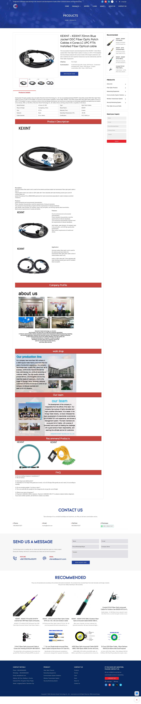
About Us (76, 680)
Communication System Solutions (115, 95)
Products (76, 670)
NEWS (102, 6)
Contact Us (77, 683)
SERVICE (86, 6)
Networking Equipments (113, 91)
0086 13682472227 (108, 526)
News (75, 678)
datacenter (109, 84)
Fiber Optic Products (112, 87)
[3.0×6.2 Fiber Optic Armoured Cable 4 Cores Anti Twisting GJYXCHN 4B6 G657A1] (27, 636)
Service (76, 673)
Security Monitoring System (114, 102)
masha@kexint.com (47, 525)
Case (75, 675)
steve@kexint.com (57, 559)
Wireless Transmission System (115, 98)
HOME (67, 6)
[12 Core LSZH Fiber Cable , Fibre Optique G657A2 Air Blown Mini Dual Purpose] (114, 636)
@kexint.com (22, 675)
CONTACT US (122, 6)
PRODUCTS (75, 6)
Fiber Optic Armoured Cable (114, 106)
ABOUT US (112, 6)
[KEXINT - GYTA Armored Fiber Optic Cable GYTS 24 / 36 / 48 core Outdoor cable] (56, 602)
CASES (95, 6)
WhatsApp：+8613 (18, 673)
